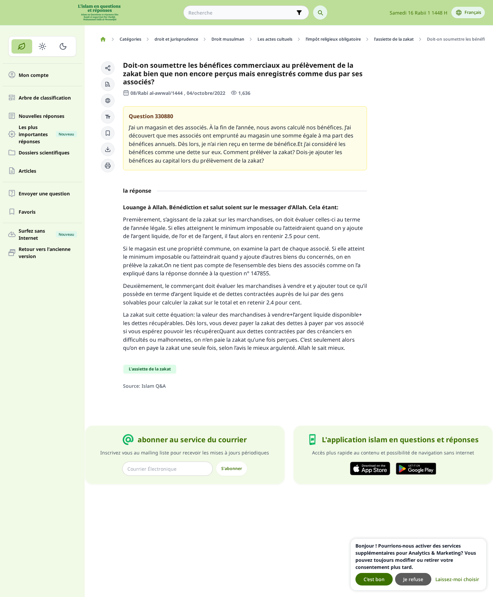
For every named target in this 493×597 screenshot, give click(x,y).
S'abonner (231, 468)
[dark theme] (63, 46)
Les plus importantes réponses (46, 134)
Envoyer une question (44, 193)
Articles (27, 171)
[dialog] (418, 564)
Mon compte (33, 75)
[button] (108, 68)
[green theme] (22, 46)
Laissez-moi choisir (457, 579)
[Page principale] (103, 39)
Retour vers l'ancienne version (44, 252)
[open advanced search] (299, 12)
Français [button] (473, 12)
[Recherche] (320, 12)
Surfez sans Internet (46, 234)
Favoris (27, 212)
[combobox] (241, 12)
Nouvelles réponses (41, 116)
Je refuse (413, 579)
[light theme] (42, 46)
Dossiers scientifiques (44, 152)
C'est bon (374, 579)
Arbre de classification (45, 97)
